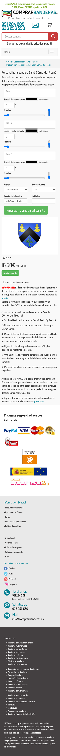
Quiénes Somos (11, 542)
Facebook (12, 568)
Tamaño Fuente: (38, 184)
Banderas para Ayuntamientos (20, 642)
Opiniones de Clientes (14, 512)
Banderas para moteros (17, 664)
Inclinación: (43, 99)
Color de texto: (18, 99)
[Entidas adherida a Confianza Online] (29, 456)
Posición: (7, 110)
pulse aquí (39, 401)
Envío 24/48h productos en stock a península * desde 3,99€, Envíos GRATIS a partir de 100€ (30, 5)
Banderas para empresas (18, 690)
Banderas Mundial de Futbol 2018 (21, 714)
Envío (7, 517)
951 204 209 (13, 24)
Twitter (11, 573)
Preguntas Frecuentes (14, 507)
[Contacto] (35, 25)
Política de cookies (13, 526)
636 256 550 (13, 28)
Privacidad (21, 521)
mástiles (5, 298)
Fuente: (7, 184)
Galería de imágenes (13, 547)
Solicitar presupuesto (14, 552)
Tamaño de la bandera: (13, 196)
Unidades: (36, 196)
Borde (6, 99)
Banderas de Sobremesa (18, 658)
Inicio (10, 61)
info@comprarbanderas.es (28, 619)
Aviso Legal (10, 538)
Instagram (12, 584)
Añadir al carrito (10, 273)
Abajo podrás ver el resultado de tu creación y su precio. (28, 84)
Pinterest (12, 579)
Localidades (19, 61)
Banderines (34, 669)
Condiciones (10, 521)
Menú (7, 51)
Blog (7, 556)
